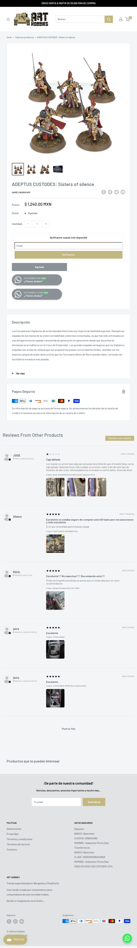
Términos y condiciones (19, 839)
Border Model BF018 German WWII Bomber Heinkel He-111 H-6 (74, 475)
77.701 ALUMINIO (58, 637)
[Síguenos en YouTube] (21, 921)
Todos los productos (24, 37)
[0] (127, 19)
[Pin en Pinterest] (110, 191)
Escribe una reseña (119, 438)
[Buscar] (109, 19)
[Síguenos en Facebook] (9, 921)
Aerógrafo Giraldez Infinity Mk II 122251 (66, 588)
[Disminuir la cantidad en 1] (28, 223)
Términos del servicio (18, 844)
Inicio (9, 37)
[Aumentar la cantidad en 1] (45, 223)
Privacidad (12, 833)
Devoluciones (14, 828)
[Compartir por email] (122, 191)
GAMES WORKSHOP (21, 192)
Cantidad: (17, 223)
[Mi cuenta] (120, 19)
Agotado (39, 266)
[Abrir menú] (8, 19)
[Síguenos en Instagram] (15, 921)
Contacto (12, 849)
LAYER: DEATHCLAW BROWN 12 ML (65, 531)
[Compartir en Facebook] (103, 191)
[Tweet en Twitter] (116, 191)
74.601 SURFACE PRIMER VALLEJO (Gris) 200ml (69, 686)
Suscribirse (94, 801)
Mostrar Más (68, 728)
